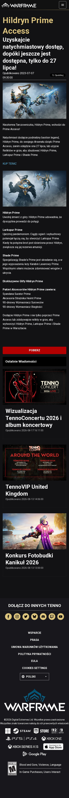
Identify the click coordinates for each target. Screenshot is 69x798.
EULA (34, 661)
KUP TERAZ (10, 163)
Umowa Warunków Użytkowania (34, 647)
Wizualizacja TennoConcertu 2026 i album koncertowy (34, 418)
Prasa (34, 639)
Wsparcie (34, 632)
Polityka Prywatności (34, 654)
